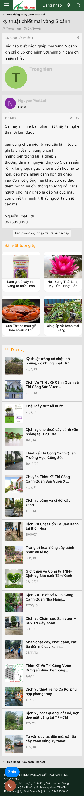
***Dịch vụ (15, 349)
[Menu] (6, 5)
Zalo (12, 771)
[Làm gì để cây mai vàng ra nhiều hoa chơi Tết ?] (21, 266)
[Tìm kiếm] (78, 5)
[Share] (78, 38)
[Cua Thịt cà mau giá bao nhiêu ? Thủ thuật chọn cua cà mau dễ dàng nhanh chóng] (21, 311)
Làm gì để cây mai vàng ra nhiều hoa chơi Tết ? (21, 286)
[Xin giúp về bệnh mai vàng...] (63, 311)
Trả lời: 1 (27, 38)
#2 (77, 118)
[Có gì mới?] (69, 5)
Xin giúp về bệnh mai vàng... (63, 328)
